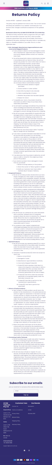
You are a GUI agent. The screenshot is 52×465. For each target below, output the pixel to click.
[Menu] (4, 3)
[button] (41, 3)
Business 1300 (32, 413)
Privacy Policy (16, 413)
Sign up (26, 395)
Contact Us (16, 406)
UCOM (30, 410)
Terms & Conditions (18, 410)
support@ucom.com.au (10, 446)
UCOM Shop (23, 462)
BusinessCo (32, 406)
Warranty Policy (17, 424)
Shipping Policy (17, 421)
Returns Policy (17, 417)
